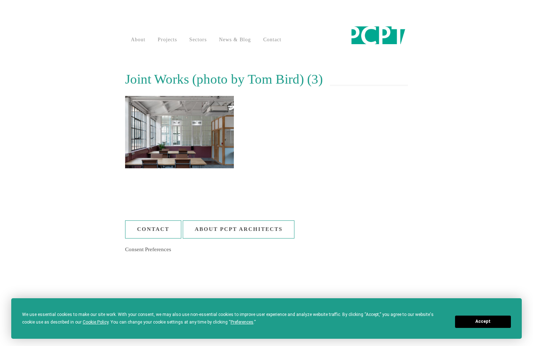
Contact (272, 39)
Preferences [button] (242, 322)
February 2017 (428, 291)
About (138, 39)
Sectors (198, 39)
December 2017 (429, 277)
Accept (483, 321)
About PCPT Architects (238, 229)
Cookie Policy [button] (95, 322)
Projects (167, 39)
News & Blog (235, 39)
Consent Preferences (148, 249)
